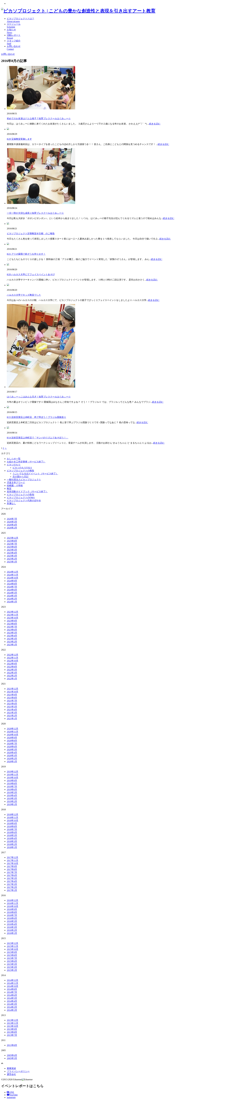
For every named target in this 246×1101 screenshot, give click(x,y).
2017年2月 (12, 887)
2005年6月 (12, 1055)
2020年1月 (12, 761)
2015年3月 (12, 967)
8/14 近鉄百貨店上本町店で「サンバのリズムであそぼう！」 (37, 437)
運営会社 (11, 1074)
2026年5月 (12, 522)
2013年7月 (12, 1035)
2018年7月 (12, 829)
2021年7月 (12, 700)
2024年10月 (12, 578)
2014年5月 (12, 998)
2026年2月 (12, 528)
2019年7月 (12, 786)
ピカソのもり (13, 464)
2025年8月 (12, 541)
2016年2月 (12, 930)
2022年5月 (12, 669)
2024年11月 (12, 575)
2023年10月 (12, 618)
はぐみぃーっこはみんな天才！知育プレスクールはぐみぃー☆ (39, 396)
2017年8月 (12, 869)
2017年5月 (12, 878)
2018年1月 (12, 847)
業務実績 (11, 1068)
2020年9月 (12, 737)
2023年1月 (12, 644)
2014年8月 (12, 989)
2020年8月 (12, 740)
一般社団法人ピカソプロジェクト (24, 479)
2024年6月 (12, 590)
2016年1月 (12, 933)
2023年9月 (12, 621)
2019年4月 (12, 795)
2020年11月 (12, 731)
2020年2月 (12, 758)
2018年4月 (12, 838)
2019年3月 (12, 798)
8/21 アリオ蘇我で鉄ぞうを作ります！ (26, 254)
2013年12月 (12, 1020)
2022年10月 (12, 660)
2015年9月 (12, 952)
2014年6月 (12, 995)
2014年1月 (12, 1010)
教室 (9, 488)
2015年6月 (12, 961)
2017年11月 (12, 860)
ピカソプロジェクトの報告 (20, 470)
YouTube (13, 1095)
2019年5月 (12, 792)
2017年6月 (12, 875)
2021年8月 (12, 697)
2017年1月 (12, 890)
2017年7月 (12, 872)
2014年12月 (12, 980)
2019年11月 (12, 774)
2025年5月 (12, 550)
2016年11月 (12, 903)
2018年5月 (12, 835)
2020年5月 (12, 749)
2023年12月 (12, 612)
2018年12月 (12, 814)
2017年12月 (12, 857)
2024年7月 (12, 587)
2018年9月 (12, 823)
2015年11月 (12, 946)
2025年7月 (12, 544)
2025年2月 (12, 559)
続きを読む (154, 124)
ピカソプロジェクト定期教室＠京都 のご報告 (31, 233)
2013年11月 (12, 1023)
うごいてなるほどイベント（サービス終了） (35, 473)
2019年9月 (12, 780)
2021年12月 (12, 688)
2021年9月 (12, 694)
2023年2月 (12, 641)
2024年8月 (12, 584)
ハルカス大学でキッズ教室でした (24, 295)
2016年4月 (12, 924)
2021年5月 (12, 706)
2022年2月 (12, 675)
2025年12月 (12, 538)
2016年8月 (12, 912)
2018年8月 (12, 826)
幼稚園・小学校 (15, 485)
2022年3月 (12, 672)
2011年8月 (12, 1045)
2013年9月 (12, 1029)
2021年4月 (12, 709)
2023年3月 (12, 638)
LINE (11, 1092)
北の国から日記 (20, 476)
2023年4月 (12, 635)
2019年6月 (12, 789)
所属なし (11, 503)
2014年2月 (12, 1007)
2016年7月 (12, 915)
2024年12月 (12, 572)
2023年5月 (12, 632)
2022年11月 (12, 657)
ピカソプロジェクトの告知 (20, 494)
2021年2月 (12, 715)
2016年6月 (12, 918)
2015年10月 (12, 949)
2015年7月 (12, 958)
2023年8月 (12, 624)
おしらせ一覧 (13, 458)
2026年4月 (12, 525)
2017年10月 (12, 863)
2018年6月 (12, 832)
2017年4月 (12, 881)
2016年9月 (12, 909)
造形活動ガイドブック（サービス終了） (27, 491)
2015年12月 (12, 943)
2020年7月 (12, 743)
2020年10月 (12, 734)
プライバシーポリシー (18, 1071)
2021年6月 (12, 703)
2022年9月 (12, 663)
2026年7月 (12, 519)
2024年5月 (12, 593)
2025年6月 (12, 547)
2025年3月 (12, 556)
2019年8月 (12, 783)
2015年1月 (12, 970)
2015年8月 (12, 955)
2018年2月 (12, 844)
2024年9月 (12, 581)
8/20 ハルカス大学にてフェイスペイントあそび (31, 274)
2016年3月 (12, 927)
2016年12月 (12, 900)
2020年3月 (12, 755)
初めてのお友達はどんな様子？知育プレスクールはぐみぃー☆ (39, 118)
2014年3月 (12, 1004)
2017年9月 (12, 866)
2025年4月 (12, 553)
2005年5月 (12, 1058)
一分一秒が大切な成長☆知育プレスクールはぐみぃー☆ (35, 213)
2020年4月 (12, 752)
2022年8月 (12, 666)
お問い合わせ (8, 54)
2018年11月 (12, 817)
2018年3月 (12, 841)
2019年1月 (12, 804)
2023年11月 (12, 615)
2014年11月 (12, 983)
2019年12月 (12, 771)
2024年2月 (12, 598)
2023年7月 (12, 626)
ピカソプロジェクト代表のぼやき (24, 500)
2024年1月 (12, 601)
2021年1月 (12, 718)
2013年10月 (12, 1026)
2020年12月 (12, 728)
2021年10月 (12, 691)
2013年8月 (12, 1032)
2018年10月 (12, 820)
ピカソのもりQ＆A (22, 467)
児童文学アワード (16, 482)
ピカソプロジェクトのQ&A (21, 497)
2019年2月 (12, 801)
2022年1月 (12, 678)
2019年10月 (12, 777)
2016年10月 (12, 906)
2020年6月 (12, 746)
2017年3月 (12, 884)
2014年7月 (12, 992)
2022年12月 (12, 654)
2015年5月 (12, 964)
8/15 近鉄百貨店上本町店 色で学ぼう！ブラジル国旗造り (36, 417)
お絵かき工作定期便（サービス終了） (26, 461)
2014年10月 (12, 986)
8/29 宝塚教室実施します (19, 139)
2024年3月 (12, 595)
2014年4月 (12, 1001)
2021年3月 (12, 712)
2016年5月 (12, 921)
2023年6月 (12, 629)
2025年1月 (12, 562)
